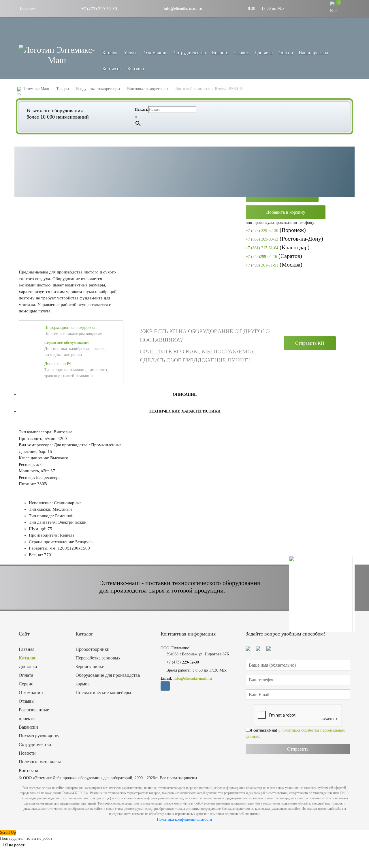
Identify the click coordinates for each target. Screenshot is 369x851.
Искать (141, 109)
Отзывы (27, 701)
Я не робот (15, 845)
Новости (220, 52)
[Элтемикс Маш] (57, 55)
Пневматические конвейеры (103, 692)
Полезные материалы (40, 761)
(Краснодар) (278, 247)
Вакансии (28, 727)
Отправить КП (309, 343)
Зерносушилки (90, 666)
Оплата (285, 52)
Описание (185, 394)
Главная (26, 649)
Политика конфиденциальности (184, 819)
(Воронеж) (276, 230)
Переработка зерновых (98, 657)
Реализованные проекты (34, 714)
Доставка (264, 52)
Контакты (112, 68)
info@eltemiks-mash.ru (182, 8)
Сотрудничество (190, 52)
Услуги (131, 52)
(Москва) (274, 264)
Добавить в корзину (285, 212)
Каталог (27, 657)
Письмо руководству (39, 735)
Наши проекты (313, 52)
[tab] (184, 394)
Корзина (135, 68)
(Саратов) (274, 256)
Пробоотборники (93, 649)
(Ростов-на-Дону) (284, 238)
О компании (156, 52)
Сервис (241, 52)
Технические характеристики (185, 411)
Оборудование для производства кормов (108, 679)
